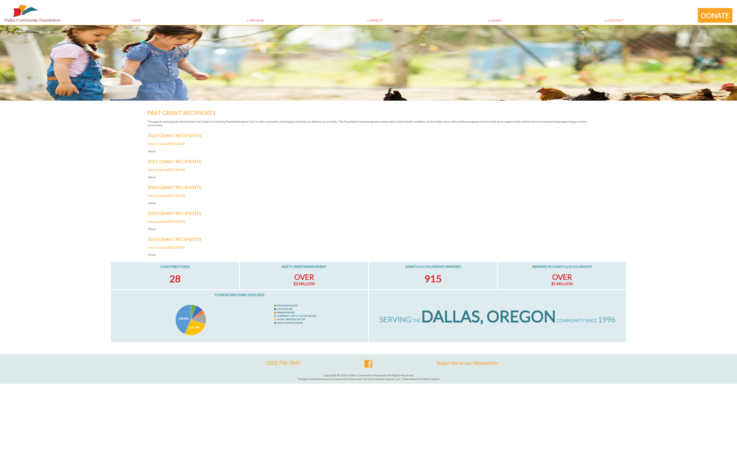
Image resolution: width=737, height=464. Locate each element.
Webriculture (431, 379)
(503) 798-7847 (283, 363)
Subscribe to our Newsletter (467, 363)
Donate (715, 15)
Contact (615, 20)
